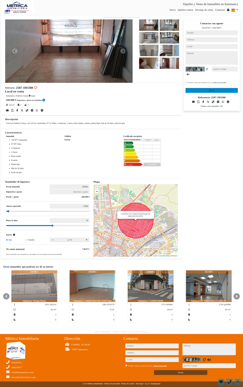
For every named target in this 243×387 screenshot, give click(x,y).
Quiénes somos (185, 9)
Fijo (10, 240)
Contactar (220, 9)
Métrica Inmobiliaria (95, 384)
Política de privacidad (112, 384)
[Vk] (32, 110)
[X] (22, 110)
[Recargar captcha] (207, 69)
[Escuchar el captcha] (188, 74)
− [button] (97, 191)
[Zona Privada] (228, 10)
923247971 (206, 28)
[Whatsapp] (37, 110)
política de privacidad (219, 82)
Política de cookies (128, 384)
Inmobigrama (155, 384)
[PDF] (12, 110)
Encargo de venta (204, 9)
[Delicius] (27, 110)
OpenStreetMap (164, 256)
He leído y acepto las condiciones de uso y (207, 82)
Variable (31, 240)
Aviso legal (140, 384)
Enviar (211, 90)
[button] (6, 296)
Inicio (173, 9)
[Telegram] (42, 110)
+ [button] (97, 187)
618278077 (217, 28)
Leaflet (155, 256)
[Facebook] (17, 110)
